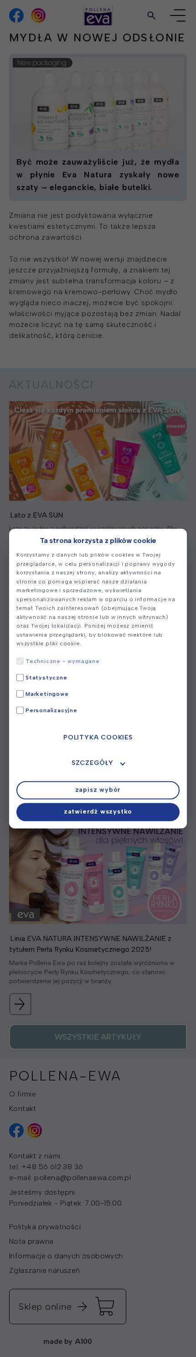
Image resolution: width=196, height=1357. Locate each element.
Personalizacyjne (51, 710)
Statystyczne (46, 677)
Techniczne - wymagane (63, 661)
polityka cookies (98, 737)
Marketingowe (47, 693)
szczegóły (92, 762)
